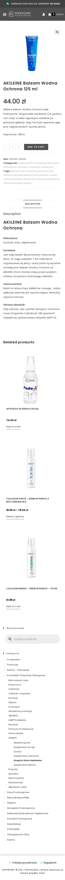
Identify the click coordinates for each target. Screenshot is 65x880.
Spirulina (13, 773)
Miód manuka (16, 778)
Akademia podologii (20, 711)
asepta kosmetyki (33, 179)
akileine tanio (31, 175)
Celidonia (13, 689)
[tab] (32, 204)
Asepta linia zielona (25, 764)
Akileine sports (22, 742)
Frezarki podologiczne (19, 818)
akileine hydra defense (24, 171)
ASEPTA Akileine (36, 163)
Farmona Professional (20, 729)
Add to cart (36, 146)
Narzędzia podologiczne (21, 808)
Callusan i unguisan (19, 693)
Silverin (12, 702)
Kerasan (13, 698)
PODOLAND (13, 829)
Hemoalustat (15, 733)
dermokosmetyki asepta (17, 183)
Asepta (22, 163)
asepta (18, 179)
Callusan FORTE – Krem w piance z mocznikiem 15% (27, 500)
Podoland (14, 706)
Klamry (11, 839)
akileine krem (45, 171)
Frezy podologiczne (18, 792)
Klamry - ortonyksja (18, 670)
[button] (4, 14)
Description (32, 203)
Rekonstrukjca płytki (18, 797)
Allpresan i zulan (17, 787)
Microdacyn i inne (18, 680)
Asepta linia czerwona (26, 756)
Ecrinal (17, 751)
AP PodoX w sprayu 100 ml (22, 408)
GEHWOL (13, 715)
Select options (15, 516)
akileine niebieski (13, 175)
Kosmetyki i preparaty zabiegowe (34, 167)
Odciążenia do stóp (18, 834)
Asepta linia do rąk (24, 747)
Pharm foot (14, 684)
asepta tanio (51, 179)
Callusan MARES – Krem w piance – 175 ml (32, 588)
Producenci (13, 659)
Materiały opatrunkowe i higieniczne (27, 813)
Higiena (11, 802)
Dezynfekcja (14, 824)
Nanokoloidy (15, 782)
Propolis (13, 769)
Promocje (12, 664)
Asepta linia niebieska (28, 760)
